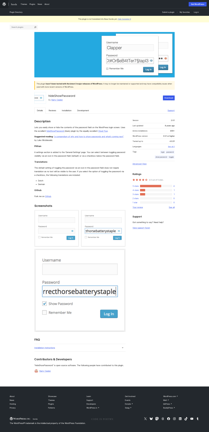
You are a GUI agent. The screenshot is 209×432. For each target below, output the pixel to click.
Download (168, 98)
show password (161, 157)
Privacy (13, 408)
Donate (129, 404)
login (162, 152)
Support (171, 110)
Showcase (52, 396)
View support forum (141, 228)
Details (40, 110)
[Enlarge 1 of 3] (76, 213)
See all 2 (171, 147)
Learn (88, 396)
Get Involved (130, 396)
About (12, 396)
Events (127, 400)
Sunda (35, 419)
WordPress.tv (92, 408)
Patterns (51, 408)
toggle (171, 157)
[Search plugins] (35, 27)
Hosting (13, 404)
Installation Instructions (44, 348)
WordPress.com (170, 396)
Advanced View (140, 164)
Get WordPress (197, 4)
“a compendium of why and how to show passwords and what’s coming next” (89, 136)
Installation (66, 110)
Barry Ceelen (57, 100)
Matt (166, 400)
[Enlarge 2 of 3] (122, 213)
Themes (51, 400)
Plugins (51, 404)
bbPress (167, 404)
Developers (91, 404)
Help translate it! (124, 19)
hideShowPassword (55, 131)
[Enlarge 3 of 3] (122, 252)
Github (48, 196)
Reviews (52, 110)
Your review (138, 207)
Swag (128, 408)
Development (83, 110)
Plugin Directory (16, 12)
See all (172, 207)
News (12, 400)
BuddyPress (169, 408)
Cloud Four (103, 131)
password (170, 152)
